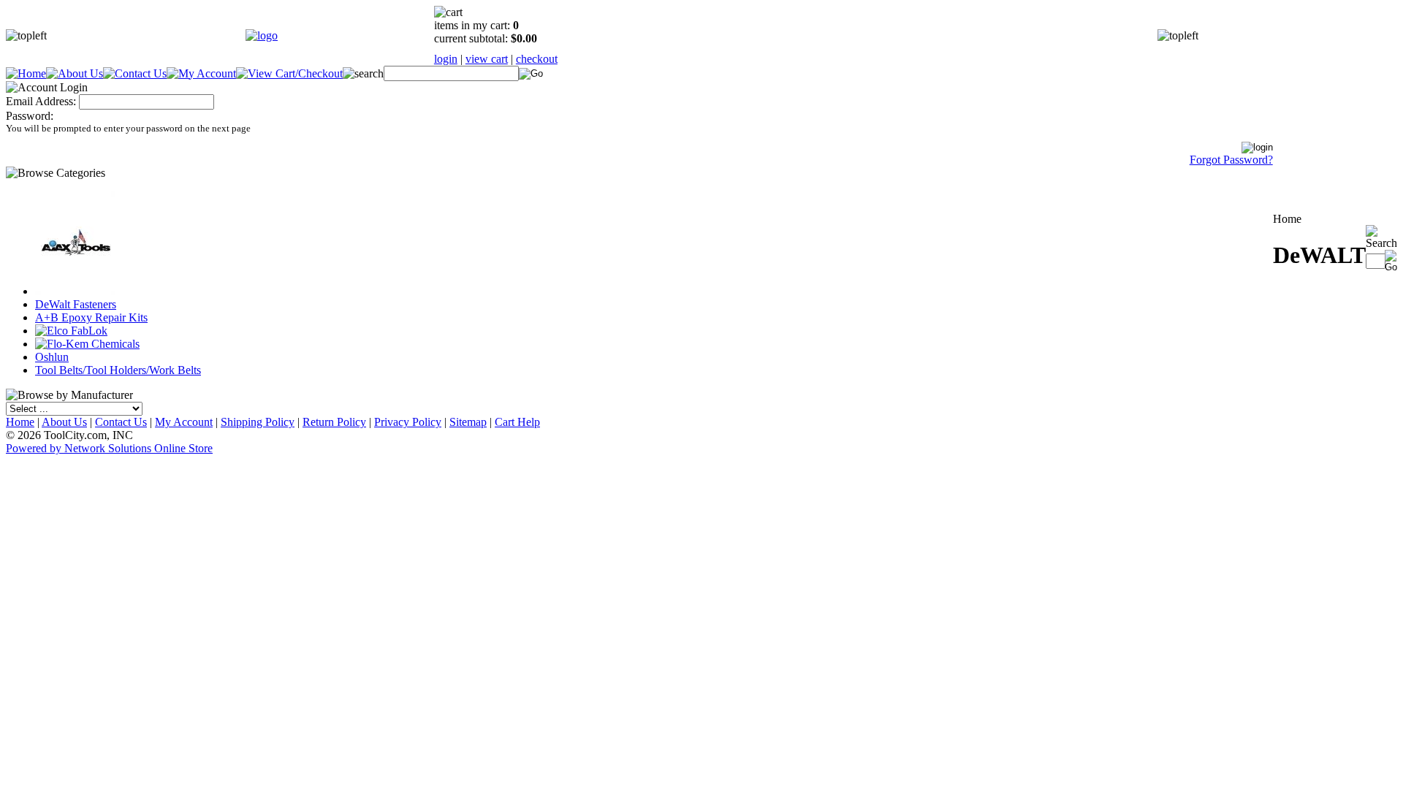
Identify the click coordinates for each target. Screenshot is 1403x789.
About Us (64, 422)
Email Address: (41, 101)
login (445, 59)
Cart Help (517, 422)
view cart (486, 59)
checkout (537, 59)
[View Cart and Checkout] (289, 73)
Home (20, 422)
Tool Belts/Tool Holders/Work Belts (118, 370)
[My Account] (201, 73)
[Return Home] (262, 35)
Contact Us (121, 422)
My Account (184, 422)
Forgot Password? (1231, 159)
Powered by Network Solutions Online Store (109, 448)
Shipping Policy (257, 422)
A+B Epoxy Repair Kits (91, 317)
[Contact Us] (135, 73)
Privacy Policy (407, 422)
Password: (29, 116)
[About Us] (74, 73)
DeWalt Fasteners (75, 304)
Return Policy (334, 422)
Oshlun (52, 357)
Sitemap (468, 422)
